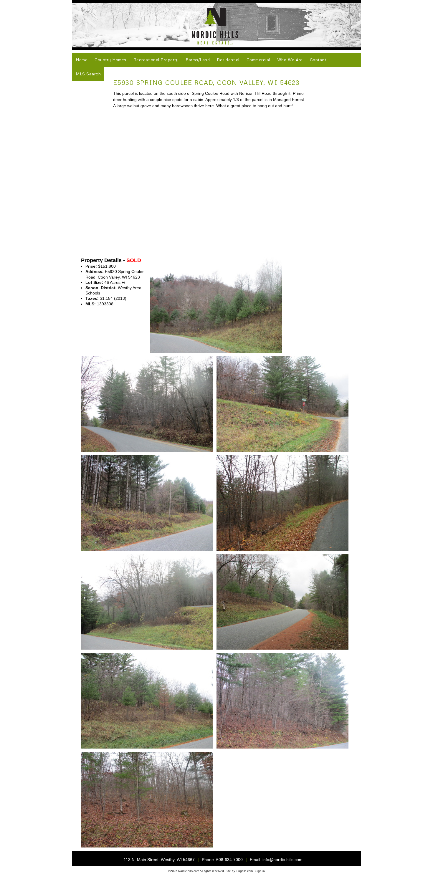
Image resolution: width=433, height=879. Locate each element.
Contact (318, 59)
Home (81, 59)
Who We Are (290, 59)
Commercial (258, 59)
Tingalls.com (244, 871)
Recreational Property (156, 59)
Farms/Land (198, 59)
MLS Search (88, 73)
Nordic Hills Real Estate (216, 25)
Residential (228, 59)
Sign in (260, 871)
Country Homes (110, 59)
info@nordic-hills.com (282, 859)
